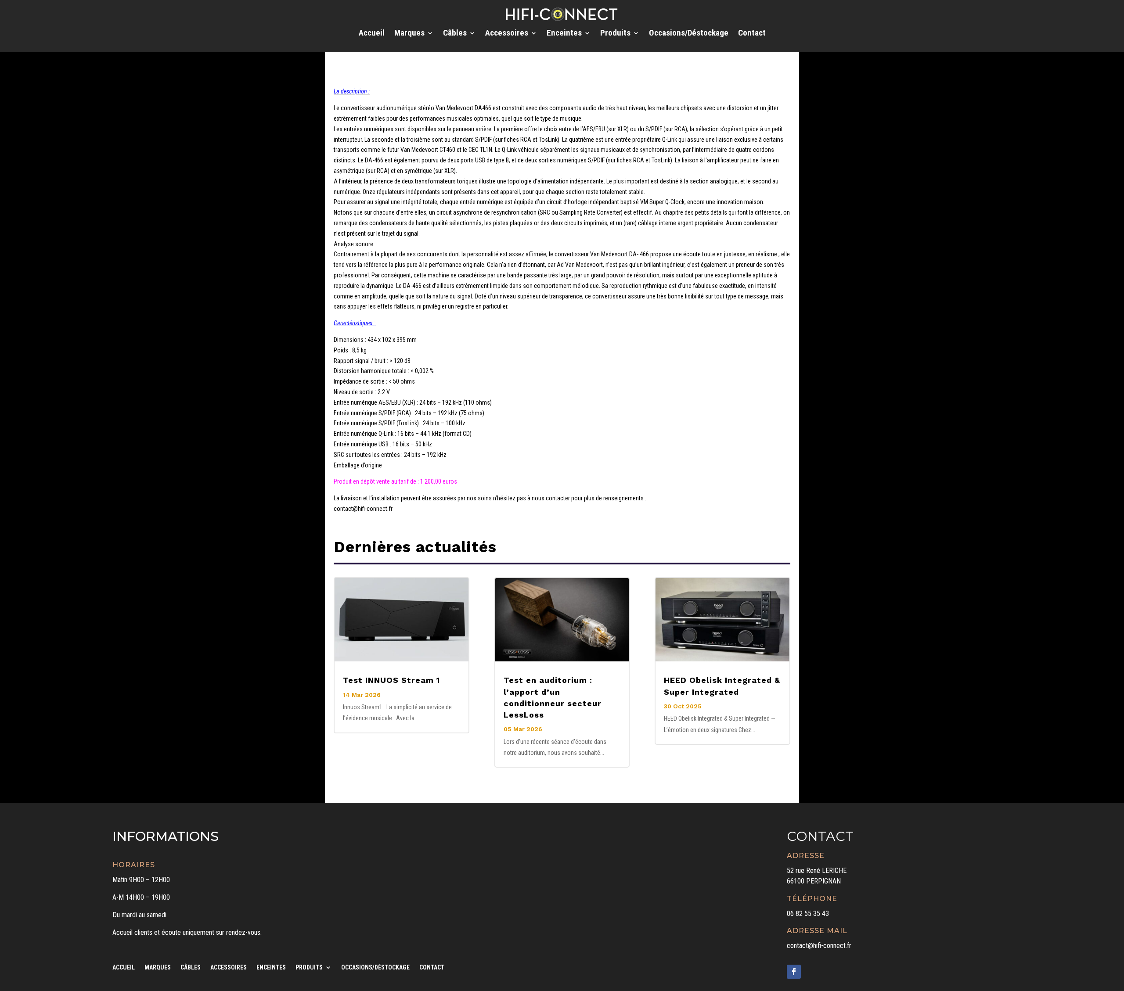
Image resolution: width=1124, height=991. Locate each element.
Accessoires (506, 34)
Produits (615, 34)
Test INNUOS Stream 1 (391, 680)
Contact (752, 34)
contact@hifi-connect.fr (819, 945)
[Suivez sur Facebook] (794, 972)
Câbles (455, 34)
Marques (409, 34)
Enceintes (564, 34)
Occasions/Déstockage (688, 34)
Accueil (372, 34)
